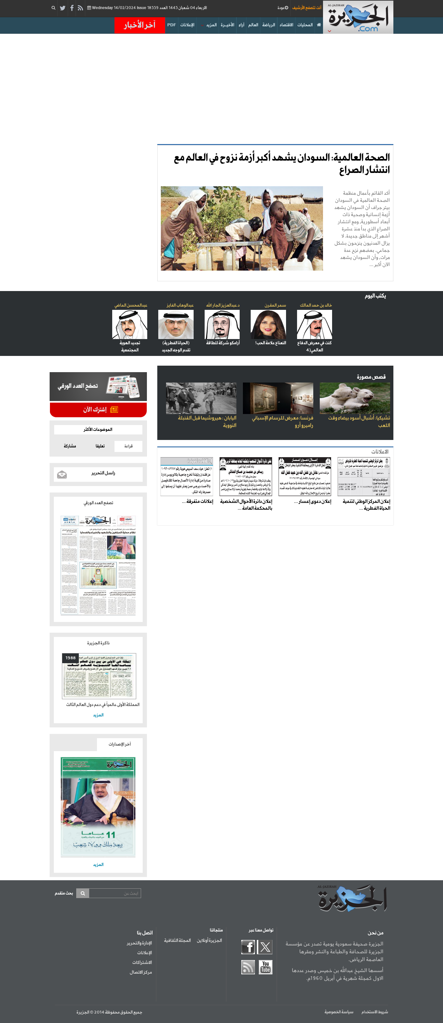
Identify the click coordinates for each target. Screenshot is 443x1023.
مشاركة (70, 446)
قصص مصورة (371, 377)
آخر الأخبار (139, 25)
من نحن (375, 933)
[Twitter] (63, 8)
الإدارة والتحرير (139, 943)
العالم (253, 25)
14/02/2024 (149, 8)
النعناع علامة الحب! (270, 343)
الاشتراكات (142, 962)
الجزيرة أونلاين (209, 940)
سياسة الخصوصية (339, 1012)
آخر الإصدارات (120, 744)
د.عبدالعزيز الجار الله (223, 305)
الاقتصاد (286, 25)
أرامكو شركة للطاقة (223, 343)
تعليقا (100, 446)
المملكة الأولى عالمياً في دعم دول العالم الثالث (102, 705)
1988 (71, 658)
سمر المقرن (275, 305)
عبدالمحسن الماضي (130, 305)
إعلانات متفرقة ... (197, 501)
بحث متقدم (64, 893)
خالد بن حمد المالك (316, 305)
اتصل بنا (145, 933)
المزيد (211, 25)
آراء (241, 25)
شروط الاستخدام (375, 1012)
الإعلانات (187, 25)
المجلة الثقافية (177, 940)
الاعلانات (380, 452)
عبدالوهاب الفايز (180, 305)
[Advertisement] (221, 88)
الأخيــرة (227, 25)
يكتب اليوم (375, 296)
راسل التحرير (103, 473)
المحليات (305, 25)
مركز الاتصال (141, 972)
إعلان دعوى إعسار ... (312, 501)
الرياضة (268, 25)
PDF (171, 25)
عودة (281, 8)
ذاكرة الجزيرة (98, 643)
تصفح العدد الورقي (98, 503)
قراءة (129, 446)
